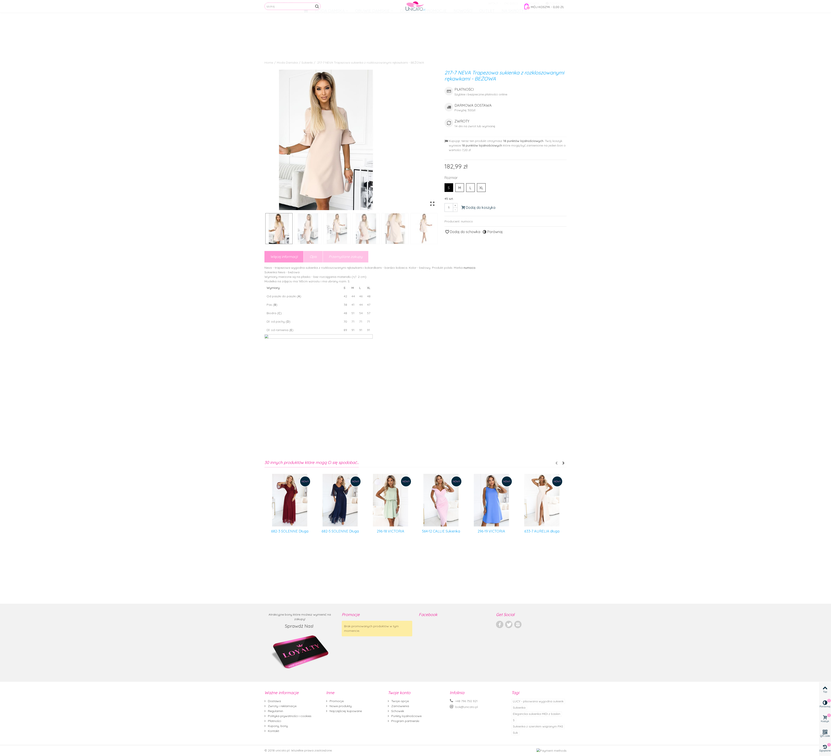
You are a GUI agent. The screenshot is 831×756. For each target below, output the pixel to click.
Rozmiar (451, 177)
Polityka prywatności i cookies (289, 716)
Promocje (336, 701)
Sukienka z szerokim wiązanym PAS (538, 726)
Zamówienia (399, 706)
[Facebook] (499, 624)
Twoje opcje (399, 701)
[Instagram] (518, 624)
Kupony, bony (277, 726)
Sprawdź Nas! (300, 626)
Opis (313, 256)
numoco (467, 221)
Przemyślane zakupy (345, 256)
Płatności (274, 721)
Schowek (397, 711)
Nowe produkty (340, 706)
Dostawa (274, 701)
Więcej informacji (284, 256)
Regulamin (275, 711)
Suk (515, 733)
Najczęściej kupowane (345, 711)
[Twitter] (508, 624)
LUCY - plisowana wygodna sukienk (538, 701)
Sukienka (519, 707)
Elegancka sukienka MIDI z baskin (536, 714)
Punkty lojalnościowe (406, 716)
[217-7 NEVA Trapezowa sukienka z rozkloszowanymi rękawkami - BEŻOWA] (351, 140)
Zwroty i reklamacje (281, 706)
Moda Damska (287, 62)
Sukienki (307, 62)
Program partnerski (404, 721)
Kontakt (273, 731)
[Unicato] (415, 6)
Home (268, 62)
